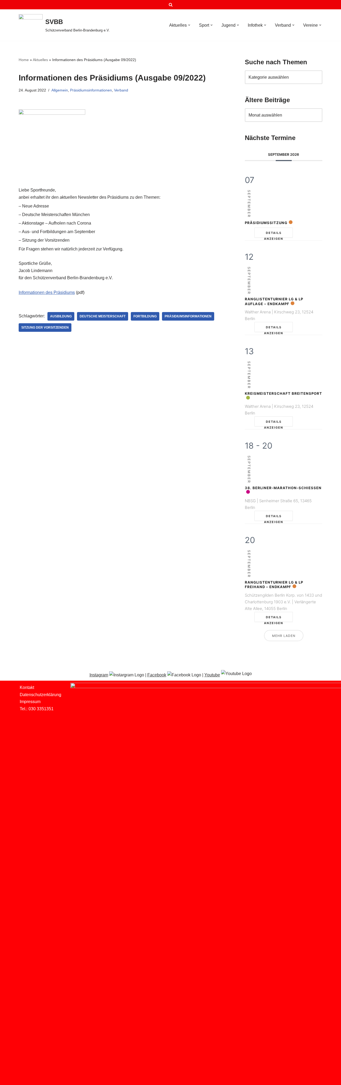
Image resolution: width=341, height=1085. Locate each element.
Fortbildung (145, 316)
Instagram (99, 675)
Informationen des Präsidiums (47, 292)
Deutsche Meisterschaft (102, 316)
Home (24, 60)
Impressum (30, 701)
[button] (189, 25)
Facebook (156, 675)
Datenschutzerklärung (40, 694)
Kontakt (27, 687)
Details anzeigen (273, 234)
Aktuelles (40, 60)
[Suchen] (171, 5)
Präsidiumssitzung (266, 223)
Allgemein (59, 90)
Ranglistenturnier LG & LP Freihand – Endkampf (274, 584)
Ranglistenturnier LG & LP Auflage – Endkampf (274, 301)
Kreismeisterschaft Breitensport (283, 393)
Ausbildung (61, 316)
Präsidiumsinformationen (91, 90)
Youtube (212, 675)
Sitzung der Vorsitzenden (45, 327)
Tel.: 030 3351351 (37, 709)
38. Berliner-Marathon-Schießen (283, 488)
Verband (121, 90)
